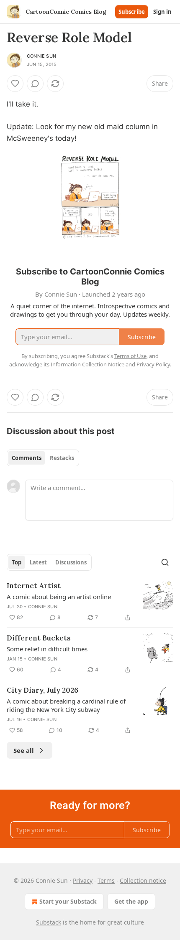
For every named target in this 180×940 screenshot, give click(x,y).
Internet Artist (34, 585)
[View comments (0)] (35, 83)
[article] (90, 601)
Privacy (83, 880)
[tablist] (43, 458)
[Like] (15, 83)
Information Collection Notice (87, 364)
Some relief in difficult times (47, 649)
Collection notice (143, 880)
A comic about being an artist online (59, 596)
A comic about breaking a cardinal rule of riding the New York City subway (66, 705)
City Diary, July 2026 (42, 690)
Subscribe (131, 11)
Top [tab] (16, 562)
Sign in (162, 11)
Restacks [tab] (62, 458)
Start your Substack (68, 901)
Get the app (131, 901)
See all (23, 750)
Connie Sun (41, 56)
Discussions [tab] (71, 562)
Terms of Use (130, 356)
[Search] (165, 562)
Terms (106, 880)
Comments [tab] (26, 458)
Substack (48, 922)
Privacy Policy (153, 364)
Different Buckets (39, 638)
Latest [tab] (38, 562)
